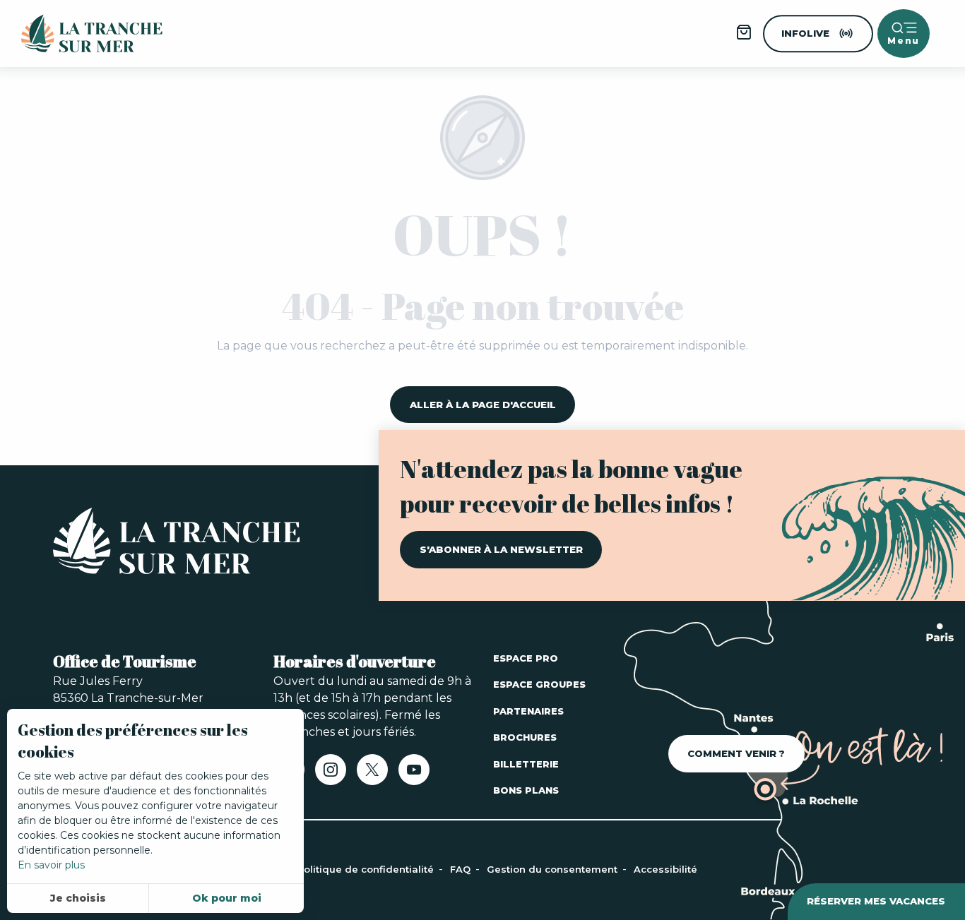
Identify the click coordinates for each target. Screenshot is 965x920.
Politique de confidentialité (367, 869)
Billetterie (526, 764)
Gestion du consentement (553, 869)
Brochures (525, 737)
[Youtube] (414, 774)
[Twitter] (372, 774)
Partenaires (528, 711)
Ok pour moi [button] (226, 898)
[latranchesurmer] (77, 33)
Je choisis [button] (78, 898)
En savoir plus (51, 865)
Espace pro (525, 658)
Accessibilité (665, 869)
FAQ (461, 869)
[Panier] (743, 37)
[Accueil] (176, 544)
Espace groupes (539, 684)
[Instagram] (330, 774)
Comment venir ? (736, 753)
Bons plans (526, 790)
